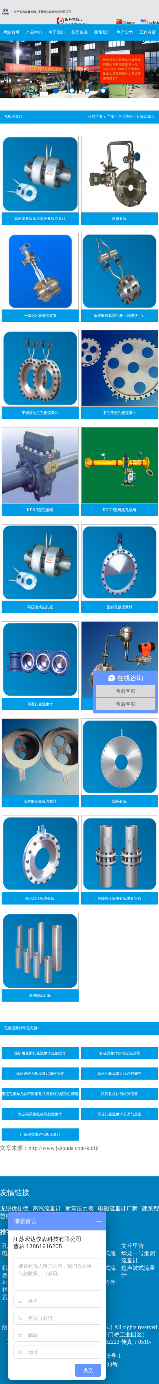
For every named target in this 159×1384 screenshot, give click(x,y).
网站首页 (11, 32)
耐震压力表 (79, 1209)
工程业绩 (147, 32)
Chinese (128, 23)
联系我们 (102, 32)
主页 (111, 117)
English (152, 23)
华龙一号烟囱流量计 (138, 1257)
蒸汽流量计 (47, 1209)
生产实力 (125, 32)
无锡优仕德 (14, 1209)
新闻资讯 (79, 32)
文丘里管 (132, 1246)
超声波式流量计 (138, 1271)
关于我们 (57, 32)
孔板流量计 (146, 117)
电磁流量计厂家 (118, 1209)
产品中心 (34, 32)
